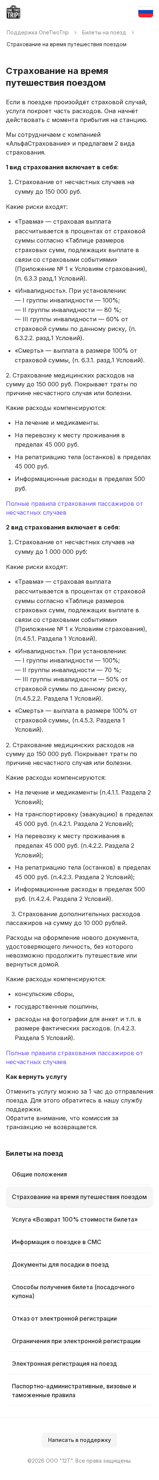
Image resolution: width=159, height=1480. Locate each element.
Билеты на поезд (104, 32)
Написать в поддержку (79, 1440)
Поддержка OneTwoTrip (38, 32)
